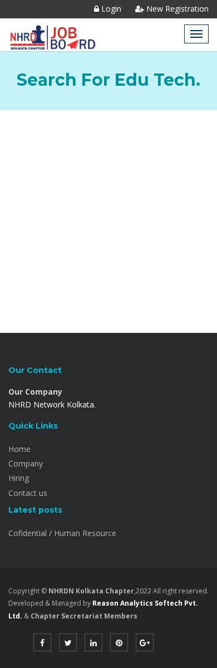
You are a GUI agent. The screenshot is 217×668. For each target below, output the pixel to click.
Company (25, 463)
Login (110, 8)
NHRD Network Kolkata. (52, 404)
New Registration (176, 8)
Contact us (27, 493)
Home (19, 449)
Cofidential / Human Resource (62, 533)
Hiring (18, 478)
